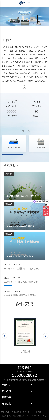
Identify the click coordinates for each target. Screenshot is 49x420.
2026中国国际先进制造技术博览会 (20, 295)
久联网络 (26, 412)
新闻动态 (6, 404)
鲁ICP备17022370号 (38, 416)
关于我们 (6, 391)
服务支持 (6, 397)
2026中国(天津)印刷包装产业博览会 (21, 282)
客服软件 (15, 412)
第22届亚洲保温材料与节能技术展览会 (22, 268)
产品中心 (6, 385)
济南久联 (37, 412)
